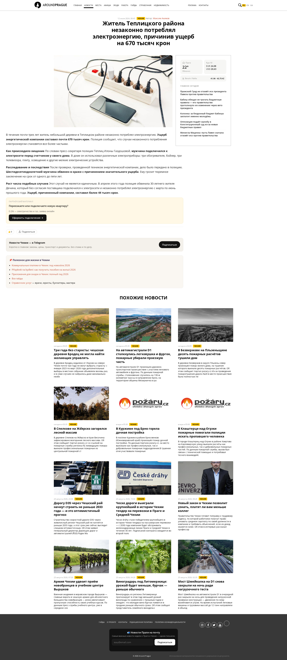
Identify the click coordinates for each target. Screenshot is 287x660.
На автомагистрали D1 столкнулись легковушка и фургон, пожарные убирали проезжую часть (143, 356)
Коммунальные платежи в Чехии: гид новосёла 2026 (41, 265)
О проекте (111, 622)
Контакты (122, 622)
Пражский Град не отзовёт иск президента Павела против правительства (203, 93)
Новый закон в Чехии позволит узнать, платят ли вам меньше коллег (202, 507)
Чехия (141, 18)
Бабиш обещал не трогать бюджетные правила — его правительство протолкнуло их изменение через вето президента (201, 104)
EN (247, 5)
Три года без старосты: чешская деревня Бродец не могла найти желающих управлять (79, 354)
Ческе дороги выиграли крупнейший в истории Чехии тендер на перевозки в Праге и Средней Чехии (140, 509)
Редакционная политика (141, 622)
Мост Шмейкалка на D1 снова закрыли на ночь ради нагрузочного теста (201, 585)
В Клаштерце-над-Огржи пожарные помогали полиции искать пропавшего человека (201, 432)
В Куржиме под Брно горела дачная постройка (137, 430)
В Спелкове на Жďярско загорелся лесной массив (80, 430)
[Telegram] (226, 625)
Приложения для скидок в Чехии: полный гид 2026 (40, 274)
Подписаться (169, 244)
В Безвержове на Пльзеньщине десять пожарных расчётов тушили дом (202, 354)
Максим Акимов (161, 18)
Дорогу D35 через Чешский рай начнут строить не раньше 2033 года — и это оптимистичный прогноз (78, 509)
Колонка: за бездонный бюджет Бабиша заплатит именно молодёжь (202, 115)
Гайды (101, 622)
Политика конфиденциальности (170, 622)
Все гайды (17, 278)
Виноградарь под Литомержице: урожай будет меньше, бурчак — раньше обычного (141, 585)
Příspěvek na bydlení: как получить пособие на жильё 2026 (44, 269)
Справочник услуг (22, 282)
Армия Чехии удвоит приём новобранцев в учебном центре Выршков (78, 585)
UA (251, 5)
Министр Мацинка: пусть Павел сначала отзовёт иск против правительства (202, 134)
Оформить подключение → (27, 217)
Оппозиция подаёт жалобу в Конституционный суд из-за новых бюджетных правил (199, 124)
